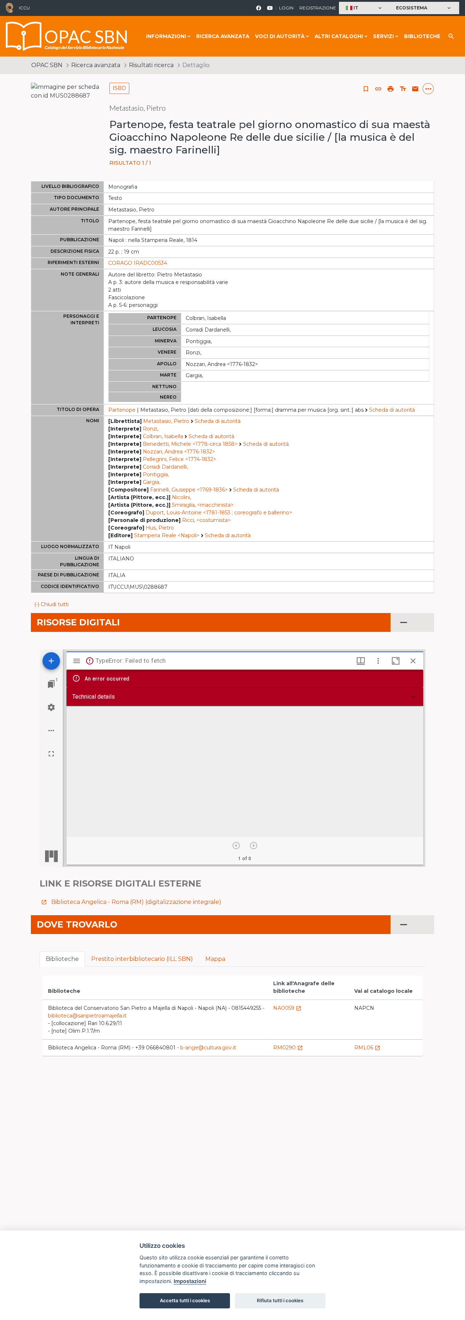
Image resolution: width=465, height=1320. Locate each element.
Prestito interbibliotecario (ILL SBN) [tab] (142, 958)
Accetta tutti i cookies (185, 1300)
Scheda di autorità (392, 410)
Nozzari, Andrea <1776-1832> (179, 451)
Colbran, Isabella (163, 436)
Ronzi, (150, 428)
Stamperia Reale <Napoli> (166, 535)
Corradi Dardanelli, (165, 467)
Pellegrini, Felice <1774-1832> (179, 459)
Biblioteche (422, 36)
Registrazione (317, 8)
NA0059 (287, 1008)
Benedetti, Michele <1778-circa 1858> (190, 444)
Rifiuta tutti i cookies (280, 1300)
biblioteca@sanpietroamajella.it (87, 1015)
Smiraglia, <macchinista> (203, 505)
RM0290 (288, 1047)
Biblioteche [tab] (62, 958)
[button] (364, 8)
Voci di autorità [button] (279, 36)
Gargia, (151, 482)
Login (286, 8)
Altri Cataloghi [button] (339, 36)
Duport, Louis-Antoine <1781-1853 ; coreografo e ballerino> (219, 512)
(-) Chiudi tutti (51, 604)
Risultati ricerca (151, 65)
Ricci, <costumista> (206, 520)
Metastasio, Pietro (166, 421)
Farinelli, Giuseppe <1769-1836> (189, 489)
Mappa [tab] (215, 958)
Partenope (122, 410)
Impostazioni (190, 1281)
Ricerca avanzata (222, 36)
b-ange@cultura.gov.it (208, 1047)
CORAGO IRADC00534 (137, 263)
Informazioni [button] (166, 36)
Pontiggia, (156, 474)
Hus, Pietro (160, 528)
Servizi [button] (383, 36)
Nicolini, (181, 497)
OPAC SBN (46, 65)
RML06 (367, 1047)
